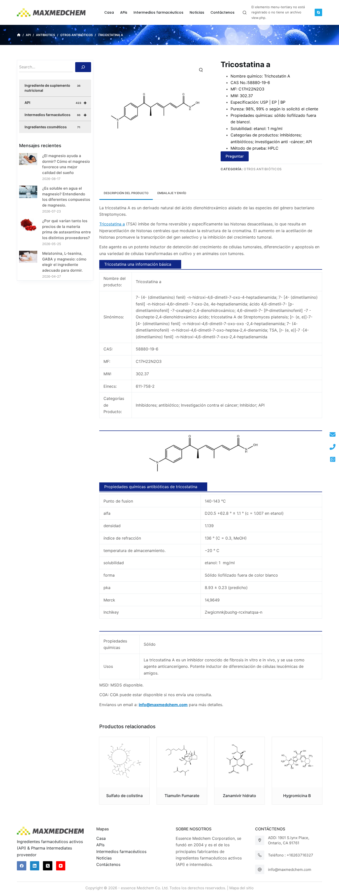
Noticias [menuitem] (197, 12)
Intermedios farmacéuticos (56, 115)
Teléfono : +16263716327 (290, 855)
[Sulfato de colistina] (124, 762)
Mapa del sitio (241, 888)
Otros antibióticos (263, 169)
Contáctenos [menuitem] (222, 12)
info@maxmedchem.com (289, 869)
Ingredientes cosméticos (52, 127)
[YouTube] (61, 866)
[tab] (126, 193)
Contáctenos (108, 864)
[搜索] (83, 67)
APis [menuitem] (123, 12)
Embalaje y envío (171, 193)
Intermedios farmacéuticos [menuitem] (158, 12)
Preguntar (235, 156)
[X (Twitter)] (47, 866)
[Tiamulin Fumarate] (182, 762)
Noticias (104, 857)
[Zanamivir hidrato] (239, 762)
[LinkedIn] (34, 866)
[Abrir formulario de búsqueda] (244, 12)
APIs (100, 844)
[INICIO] (19, 35)
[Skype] (318, 12)
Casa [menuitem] (109, 12)
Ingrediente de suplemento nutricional (52, 87)
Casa (101, 838)
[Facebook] (21, 866)
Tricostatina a (112, 223)
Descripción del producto (126, 193)
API (56, 103)
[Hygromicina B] (297, 762)
